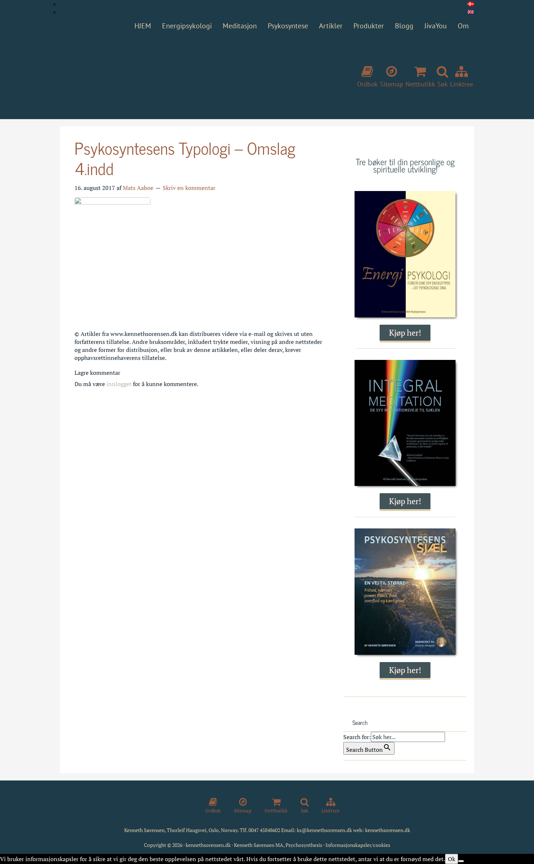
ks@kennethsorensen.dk (324, 830)
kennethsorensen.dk (387, 830)
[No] (461, 861)
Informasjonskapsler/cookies (357, 844)
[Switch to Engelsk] (471, 12)
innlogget (119, 384)
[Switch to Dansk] (471, 4)
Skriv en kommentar (189, 188)
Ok (451, 859)
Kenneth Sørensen (169, 74)
